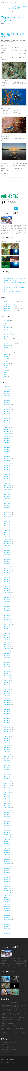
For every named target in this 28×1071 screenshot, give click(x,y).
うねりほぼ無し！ (9, 306)
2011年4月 (7, 799)
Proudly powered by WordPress (8, 1059)
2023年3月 (7, 478)
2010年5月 (7, 823)
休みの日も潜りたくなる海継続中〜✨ (13, 35)
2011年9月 (7, 787)
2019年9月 (7, 572)
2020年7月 (7, 550)
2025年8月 (7, 413)
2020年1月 (7, 563)
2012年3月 (7, 774)
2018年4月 (7, 610)
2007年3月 (7, 908)
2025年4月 (7, 422)
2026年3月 (7, 398)
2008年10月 (8, 866)
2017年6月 (7, 633)
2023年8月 (7, 467)
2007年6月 (7, 902)
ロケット (7, 350)
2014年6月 (7, 713)
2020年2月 (7, 561)
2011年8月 (7, 790)
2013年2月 (7, 749)
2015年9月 (7, 680)
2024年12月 (8, 431)
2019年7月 (7, 577)
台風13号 (4, 1023)
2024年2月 (7, 454)
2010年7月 (7, 819)
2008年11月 (8, 863)
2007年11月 (8, 890)
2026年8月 (7, 387)
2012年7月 (7, 765)
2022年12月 (8, 485)
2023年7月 (7, 469)
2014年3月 (7, 720)
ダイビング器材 (9, 334)
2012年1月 (7, 778)
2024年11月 (8, 434)
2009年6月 (7, 848)
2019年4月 (7, 584)
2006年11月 (8, 917)
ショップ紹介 (8, 332)
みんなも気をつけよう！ (11, 310)
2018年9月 (7, 599)
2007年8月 (7, 897)
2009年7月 (7, 846)
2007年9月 (7, 895)
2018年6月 (7, 606)
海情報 (6, 363)
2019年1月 (7, 590)
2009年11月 (8, 837)
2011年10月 (8, 785)
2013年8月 (7, 736)
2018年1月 (7, 617)
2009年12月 (8, 834)
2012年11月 (8, 756)
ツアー (6, 336)
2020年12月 (8, 539)
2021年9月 (7, 519)
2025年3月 (7, 425)
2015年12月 (8, 673)
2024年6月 (7, 445)
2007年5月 (7, 904)
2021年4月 (7, 530)
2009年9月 (7, 841)
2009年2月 (7, 857)
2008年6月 (7, 875)
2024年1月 (7, 456)
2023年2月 (7, 481)
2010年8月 (7, 816)
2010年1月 (7, 832)
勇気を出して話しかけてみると (13, 291)
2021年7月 (7, 523)
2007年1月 (7, 913)
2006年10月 (8, 919)
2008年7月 (7, 872)
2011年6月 (7, 794)
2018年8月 (7, 601)
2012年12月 (8, 754)
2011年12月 (8, 781)
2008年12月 (8, 861)
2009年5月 (7, 850)
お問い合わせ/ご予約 (9, 2)
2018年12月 (8, 593)
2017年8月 (7, 628)
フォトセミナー (9, 338)
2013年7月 (7, 738)
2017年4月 (7, 637)
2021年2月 (7, 534)
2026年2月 (7, 400)
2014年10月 (8, 704)
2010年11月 (8, 810)
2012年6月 (7, 767)
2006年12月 (8, 915)
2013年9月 (7, 734)
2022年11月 (8, 487)
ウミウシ (7, 327)
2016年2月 (7, 669)
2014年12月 (8, 700)
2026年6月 (7, 391)
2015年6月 (7, 687)
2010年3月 (7, 828)
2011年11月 (8, 783)
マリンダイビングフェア (11, 343)
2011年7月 (7, 792)
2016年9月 (7, 653)
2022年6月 (7, 498)
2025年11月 (8, 407)
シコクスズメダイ (10, 276)
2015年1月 (7, 698)
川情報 (6, 354)
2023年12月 (8, 458)
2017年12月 (8, 619)
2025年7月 (7, 416)
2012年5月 (7, 769)
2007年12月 (8, 888)
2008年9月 (7, 868)
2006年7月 (7, 926)
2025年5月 (7, 420)
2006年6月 (7, 928)
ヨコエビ (7, 347)
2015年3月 (7, 693)
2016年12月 (8, 646)
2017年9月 (7, 626)
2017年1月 (7, 644)
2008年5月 (7, 877)
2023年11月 (8, 460)
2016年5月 (7, 662)
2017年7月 (7, 631)
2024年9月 (7, 438)
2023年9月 (7, 465)
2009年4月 (7, 852)
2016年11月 (8, 649)
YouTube (7, 320)
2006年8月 (7, 924)
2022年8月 (7, 494)
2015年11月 (8, 675)
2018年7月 (7, 604)
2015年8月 (7, 682)
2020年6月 (7, 552)
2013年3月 (7, 747)
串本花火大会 (5, 1026)
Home (2, 23)
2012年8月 (7, 763)
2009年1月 (7, 859)
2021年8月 (7, 521)
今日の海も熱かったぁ (10, 301)
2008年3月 (7, 881)
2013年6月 (7, 740)
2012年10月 (8, 758)
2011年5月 (7, 796)
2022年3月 (7, 505)
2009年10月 (8, 839)
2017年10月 (8, 624)
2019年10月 (8, 570)
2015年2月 (7, 696)
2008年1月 (7, 886)
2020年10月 (8, 543)
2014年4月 (7, 718)
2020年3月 (7, 559)
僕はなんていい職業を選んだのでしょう (11, 1028)
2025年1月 (7, 429)
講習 (6, 374)
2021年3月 (7, 532)
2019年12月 (8, 566)
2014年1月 (7, 725)
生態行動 (7, 370)
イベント (7, 325)
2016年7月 (7, 657)
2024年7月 (7, 443)
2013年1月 (7, 752)
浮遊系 (6, 361)
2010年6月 (7, 821)
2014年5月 (7, 716)
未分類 (6, 356)
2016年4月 (7, 664)
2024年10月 (8, 436)
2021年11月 (8, 514)
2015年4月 (7, 691)
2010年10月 (8, 812)
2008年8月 (7, 870)
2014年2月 (7, 722)
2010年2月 (7, 830)
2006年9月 (7, 922)
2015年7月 (7, 684)
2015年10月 (8, 678)
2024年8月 (7, 440)
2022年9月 (7, 492)
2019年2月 (7, 588)
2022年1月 (7, 510)
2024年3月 (7, 451)
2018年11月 (8, 595)
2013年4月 (7, 745)
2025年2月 (7, 427)
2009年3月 (7, 855)
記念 (6, 372)
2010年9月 (7, 814)
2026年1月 (7, 402)
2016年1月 (7, 671)
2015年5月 (7, 689)
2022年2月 (7, 507)
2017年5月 (7, 635)
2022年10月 (8, 490)
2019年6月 (7, 579)
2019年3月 (7, 586)
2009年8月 (7, 843)
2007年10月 (8, 893)
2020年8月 (7, 548)
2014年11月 (8, 702)
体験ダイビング (9, 352)
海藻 (6, 367)
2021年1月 (7, 537)
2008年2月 (7, 884)
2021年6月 (7, 525)
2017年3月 (7, 640)
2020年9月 (7, 546)
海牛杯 (6, 365)
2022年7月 (7, 496)
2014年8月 (7, 709)
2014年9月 (7, 707)
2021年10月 (8, 516)
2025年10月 (8, 409)
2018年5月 (7, 608)
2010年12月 (8, 807)
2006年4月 (7, 933)
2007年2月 (7, 910)
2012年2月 (7, 776)
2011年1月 (7, 805)
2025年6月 (7, 418)
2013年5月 (7, 743)
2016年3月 (7, 666)
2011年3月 (7, 801)
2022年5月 (7, 501)
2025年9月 (7, 411)
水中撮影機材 (8, 359)
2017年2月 (7, 642)
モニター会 (7, 345)
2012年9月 (7, 760)
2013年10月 (8, 731)
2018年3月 (7, 613)
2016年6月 (7, 660)
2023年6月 (7, 472)
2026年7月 (7, 389)
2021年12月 (8, 512)
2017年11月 (8, 622)
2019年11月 (8, 568)
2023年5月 (7, 474)
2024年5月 (7, 447)
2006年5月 (7, 931)
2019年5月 (7, 581)
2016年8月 (7, 655)
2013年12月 (8, 727)
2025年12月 (8, 404)
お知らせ (7, 323)
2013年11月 (8, 729)
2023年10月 (8, 463)
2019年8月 (7, 575)
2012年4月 (7, 772)
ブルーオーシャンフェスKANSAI (12, 341)
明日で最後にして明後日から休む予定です (12, 1019)
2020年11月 (8, 541)
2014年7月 (7, 711)
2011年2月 (7, 803)
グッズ (6, 329)
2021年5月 (7, 528)
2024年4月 (7, 449)
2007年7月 (7, 899)
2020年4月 (7, 557)
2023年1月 (7, 483)
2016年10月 (8, 651)
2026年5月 (7, 393)
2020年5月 (7, 554)
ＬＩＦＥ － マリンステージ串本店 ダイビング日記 (14, 7)
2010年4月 (7, 825)
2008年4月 (7, 879)
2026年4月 (7, 395)
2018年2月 (7, 615)
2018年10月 (8, 597)
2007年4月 (7, 906)
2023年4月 (7, 476)
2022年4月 (7, 503)
